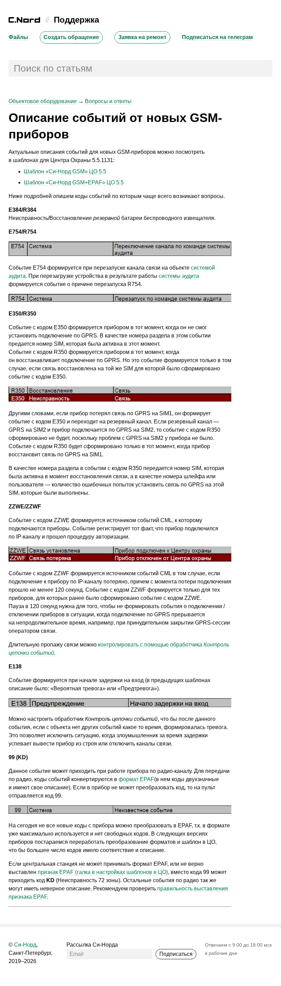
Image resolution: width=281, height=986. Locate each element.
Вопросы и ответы (108, 101)
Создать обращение (71, 37)
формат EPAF (136, 779)
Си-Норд (25, 945)
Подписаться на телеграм (217, 37)
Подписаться (176, 954)
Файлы (18, 37)
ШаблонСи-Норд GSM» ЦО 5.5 (65, 171)
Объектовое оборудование (43, 101)
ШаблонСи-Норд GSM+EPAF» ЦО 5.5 (74, 182)
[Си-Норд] (24, 21)
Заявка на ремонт (142, 37)
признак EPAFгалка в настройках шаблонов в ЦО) (102, 872)
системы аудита (179, 276)
